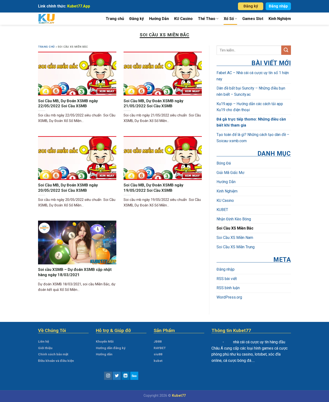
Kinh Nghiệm (280, 18)
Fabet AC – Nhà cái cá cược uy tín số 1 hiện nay (253, 75)
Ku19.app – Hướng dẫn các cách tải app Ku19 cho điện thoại (250, 106)
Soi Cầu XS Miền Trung (236, 246)
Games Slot (252, 18)
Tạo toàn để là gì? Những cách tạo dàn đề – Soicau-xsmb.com (253, 137)
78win (216, 342)
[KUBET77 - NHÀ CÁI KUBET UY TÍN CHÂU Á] (52, 19)
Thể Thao (206, 18)
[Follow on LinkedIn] (126, 376)
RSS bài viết (227, 278)
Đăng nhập (278, 6)
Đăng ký (250, 6)
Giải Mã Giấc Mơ (230, 172)
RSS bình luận (228, 288)
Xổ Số (229, 18)
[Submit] (286, 50)
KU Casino (183, 18)
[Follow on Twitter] (117, 376)
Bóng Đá (224, 163)
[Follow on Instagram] (108, 376)
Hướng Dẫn (159, 18)
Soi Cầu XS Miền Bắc (235, 228)
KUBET (222, 209)
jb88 (228, 342)
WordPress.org (229, 297)
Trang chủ (115, 18)
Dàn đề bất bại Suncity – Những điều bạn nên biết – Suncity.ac (251, 91)
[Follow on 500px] (134, 376)
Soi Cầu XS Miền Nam (235, 237)
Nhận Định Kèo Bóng (234, 219)
